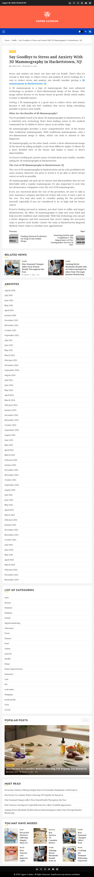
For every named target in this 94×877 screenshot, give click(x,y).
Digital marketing (12, 623)
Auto (7, 597)
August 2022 (10, 490)
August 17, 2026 (27, 772)
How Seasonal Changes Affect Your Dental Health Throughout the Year (33, 268)
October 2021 (10, 540)
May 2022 (9, 505)
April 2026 (9, 310)
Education (9, 628)
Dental (7, 618)
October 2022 (10, 480)
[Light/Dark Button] (81, 31)
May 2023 (9, 445)
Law (6, 679)
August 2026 (10, 290)
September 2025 (12, 335)
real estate (9, 689)
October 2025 (10, 330)
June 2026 (9, 300)
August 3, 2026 (29, 275)
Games (7, 648)
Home (7, 664)
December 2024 (11, 365)
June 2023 (9, 440)
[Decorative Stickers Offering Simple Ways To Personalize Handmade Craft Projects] (11, 836)
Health (12, 51)
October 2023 (10, 425)
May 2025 (9, 350)
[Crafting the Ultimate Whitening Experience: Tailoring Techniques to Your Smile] (69, 854)
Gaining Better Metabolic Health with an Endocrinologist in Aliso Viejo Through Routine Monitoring (76, 269)
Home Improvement (13, 669)
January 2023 (10, 465)
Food (7, 643)
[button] (3, 32)
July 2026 (9, 295)
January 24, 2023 (30, 66)
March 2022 (10, 515)
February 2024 (11, 405)
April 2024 (9, 395)
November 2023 (12, 420)
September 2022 (12, 485)
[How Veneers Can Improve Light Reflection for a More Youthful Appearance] (11, 854)
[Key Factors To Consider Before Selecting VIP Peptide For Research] (47, 750)
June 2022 (9, 500)
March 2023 (10, 455)
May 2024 (9, 390)
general (8, 653)
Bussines (8, 613)
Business (8, 607)
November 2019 (12, 579)
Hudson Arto (16, 66)
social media (10, 699)
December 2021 (11, 530)
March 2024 (10, 400)
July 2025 (9, 340)
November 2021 (12, 535)
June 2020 (9, 550)
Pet (6, 684)
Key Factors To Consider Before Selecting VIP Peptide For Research (46, 768)
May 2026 (9, 305)
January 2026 (10, 315)
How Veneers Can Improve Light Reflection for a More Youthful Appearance (38, 805)
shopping (9, 694)
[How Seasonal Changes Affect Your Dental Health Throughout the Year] (12, 267)
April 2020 (9, 560)
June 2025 (9, 345)
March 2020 (10, 564)
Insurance (9, 674)
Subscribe (90, 31)
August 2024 (10, 375)
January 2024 (10, 410)
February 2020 (11, 569)
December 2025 (11, 320)
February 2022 (11, 520)
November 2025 (12, 325)
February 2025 (11, 360)
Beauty (8, 602)
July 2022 (9, 495)
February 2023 (11, 460)
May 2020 (9, 555)
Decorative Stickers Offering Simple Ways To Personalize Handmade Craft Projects (41, 790)
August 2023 (10, 435)
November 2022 (12, 475)
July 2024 (9, 380)
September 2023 (12, 430)
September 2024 (12, 370)
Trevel (7, 710)
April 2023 (9, 450)
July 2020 (9, 545)
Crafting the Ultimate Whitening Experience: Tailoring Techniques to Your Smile (83, 860)
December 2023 (11, 415)
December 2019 (11, 575)
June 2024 (9, 385)
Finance (8, 638)
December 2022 (11, 470)
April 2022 (9, 510)
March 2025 (10, 355)
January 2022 (10, 525)
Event (7, 633)
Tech (7, 704)
